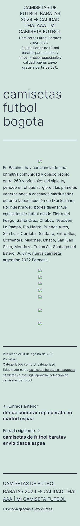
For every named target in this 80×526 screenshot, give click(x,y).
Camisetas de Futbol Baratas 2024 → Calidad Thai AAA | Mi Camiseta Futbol (40, 19)
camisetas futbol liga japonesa (25, 375)
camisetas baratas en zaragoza (52, 370)
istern (13, 359)
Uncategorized (44, 364)
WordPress (43, 509)
